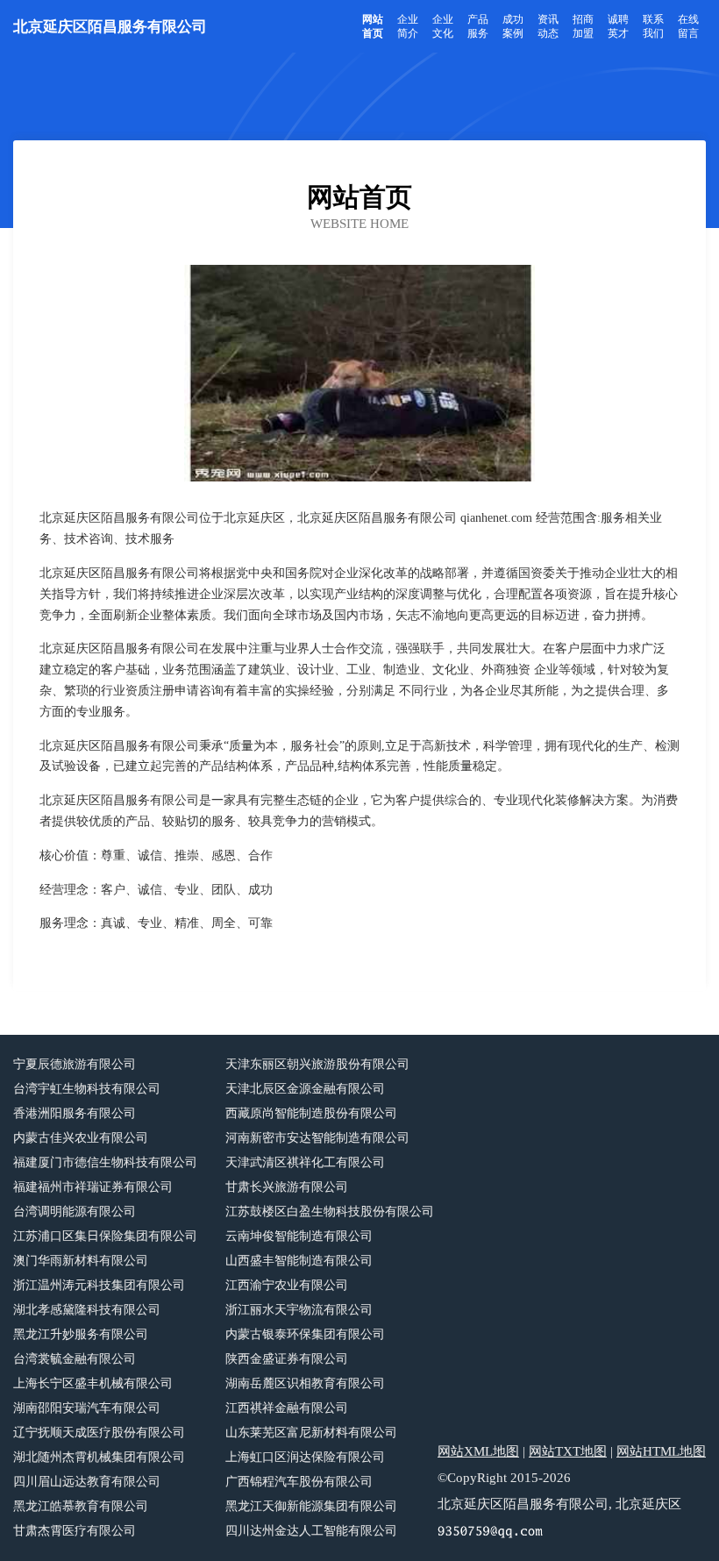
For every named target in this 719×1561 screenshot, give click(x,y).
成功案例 (512, 26)
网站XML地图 (478, 1451)
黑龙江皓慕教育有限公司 (80, 1506)
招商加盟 (583, 26)
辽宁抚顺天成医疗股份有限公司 (99, 1432)
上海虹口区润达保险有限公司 (305, 1457)
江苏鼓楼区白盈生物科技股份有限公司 (329, 1211)
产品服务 (477, 26)
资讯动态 (548, 26)
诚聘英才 (618, 26)
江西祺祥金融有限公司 (286, 1408)
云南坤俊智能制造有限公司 (299, 1236)
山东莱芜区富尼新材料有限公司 (311, 1432)
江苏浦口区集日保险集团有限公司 (105, 1236)
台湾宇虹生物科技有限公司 (86, 1088)
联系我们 (653, 26)
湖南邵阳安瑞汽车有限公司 (86, 1408)
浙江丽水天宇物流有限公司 (299, 1309)
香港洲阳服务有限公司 (74, 1113)
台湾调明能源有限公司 (74, 1211)
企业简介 (407, 26)
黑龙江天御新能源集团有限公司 (311, 1506)
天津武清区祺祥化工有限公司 (305, 1162)
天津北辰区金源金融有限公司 (305, 1088)
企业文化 (442, 26)
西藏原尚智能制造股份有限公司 (311, 1113)
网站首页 (372, 26)
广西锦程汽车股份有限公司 (299, 1481)
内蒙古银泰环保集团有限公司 (305, 1334)
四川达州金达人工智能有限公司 (311, 1530)
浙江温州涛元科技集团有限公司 (99, 1285)
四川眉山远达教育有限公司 (86, 1481)
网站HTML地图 (661, 1451)
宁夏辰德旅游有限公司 (74, 1064)
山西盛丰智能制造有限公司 (299, 1260)
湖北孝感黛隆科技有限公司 (86, 1309)
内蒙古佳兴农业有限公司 (80, 1137)
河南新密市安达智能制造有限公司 (317, 1137)
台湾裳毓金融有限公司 (74, 1358)
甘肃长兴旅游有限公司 (286, 1187)
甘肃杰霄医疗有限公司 (74, 1530)
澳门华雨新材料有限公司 (80, 1260)
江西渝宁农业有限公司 (286, 1285)
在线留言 (688, 26)
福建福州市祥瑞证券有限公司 (93, 1187)
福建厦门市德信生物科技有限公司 (105, 1162)
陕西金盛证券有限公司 (286, 1358)
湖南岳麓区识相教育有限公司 (305, 1383)
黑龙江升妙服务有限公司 (80, 1334)
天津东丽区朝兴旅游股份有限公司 (317, 1064)
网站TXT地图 (568, 1451)
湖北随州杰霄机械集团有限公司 (99, 1457)
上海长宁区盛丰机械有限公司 (93, 1383)
